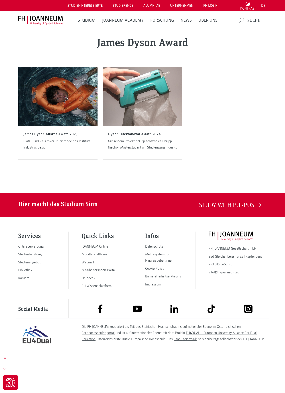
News (186, 20)
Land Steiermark (185, 339)
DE (263, 5)
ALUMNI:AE (151, 5)
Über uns (208, 20)
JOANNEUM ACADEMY (123, 20)
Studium (87, 20)
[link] (36, 246)
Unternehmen (181, 5)
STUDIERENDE (123, 5)
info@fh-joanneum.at (224, 272)
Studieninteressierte (85, 5)
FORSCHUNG (162, 20)
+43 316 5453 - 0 (220, 264)
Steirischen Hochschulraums (162, 326)
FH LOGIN (210, 5)
